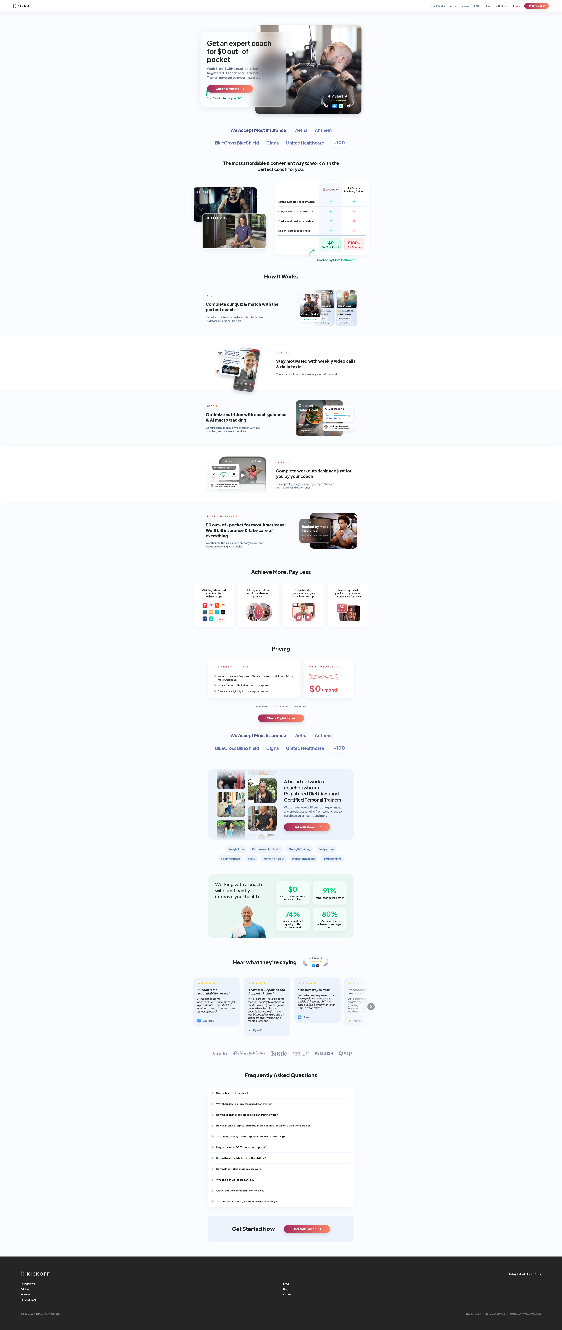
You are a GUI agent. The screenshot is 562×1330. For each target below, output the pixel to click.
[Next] (371, 1006)
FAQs (477, 6)
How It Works (437, 6)
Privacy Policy (473, 1314)
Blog (487, 6)
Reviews (465, 6)
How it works (27, 1283)
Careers (288, 1294)
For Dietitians (501, 6)
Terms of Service (495, 1314)
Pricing (453, 6)
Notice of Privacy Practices (526, 1314)
